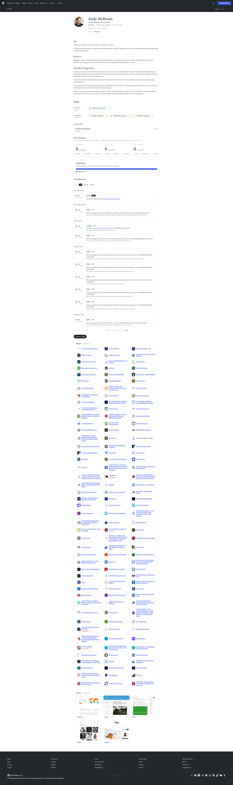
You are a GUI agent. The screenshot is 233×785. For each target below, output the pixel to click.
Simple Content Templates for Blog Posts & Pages (145, 582)
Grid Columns (140, 453)
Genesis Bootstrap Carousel (91, 446)
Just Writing (112, 475)
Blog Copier (85, 381)
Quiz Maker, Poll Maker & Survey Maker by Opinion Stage (117, 547)
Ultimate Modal (86, 621)
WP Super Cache (141, 668)
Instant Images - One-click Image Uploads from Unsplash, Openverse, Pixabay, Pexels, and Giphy (118, 467)
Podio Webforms (141, 522)
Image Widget (140, 459)
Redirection (140, 547)
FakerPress (112, 438)
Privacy (9, 767)
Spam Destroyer (87, 595)
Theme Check (113, 612)
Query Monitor (86, 547)
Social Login (140, 588)
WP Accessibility (87, 646)
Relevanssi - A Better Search (145, 554)
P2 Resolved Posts (87, 513)
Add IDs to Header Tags (143, 348)
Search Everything (87, 575)
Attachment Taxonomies (89, 368)
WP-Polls (139, 675)
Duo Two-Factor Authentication (114, 423)
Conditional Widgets (88, 402)
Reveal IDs (112, 562)
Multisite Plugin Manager (144, 498)
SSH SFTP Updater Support (117, 595)
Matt (185, 762)
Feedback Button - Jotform (144, 438)
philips (107, 742)
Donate (142, 764)
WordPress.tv (100, 767)
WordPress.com (188, 759)
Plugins (53, 764)
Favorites (79, 336)
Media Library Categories (117, 492)
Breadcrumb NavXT (115, 381)
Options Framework (142, 505)
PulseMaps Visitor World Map (145, 538)
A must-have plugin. (102, 228)
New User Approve (115, 505)
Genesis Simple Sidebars (89, 453)
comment (94, 213)
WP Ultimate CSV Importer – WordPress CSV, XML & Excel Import (91, 675)
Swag (141, 767)
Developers (98, 764)
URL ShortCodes (141, 621)
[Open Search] (213, 3)
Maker (79, 742)
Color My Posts (113, 395)
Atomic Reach (140, 361)
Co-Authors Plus (141, 388)
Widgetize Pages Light (116, 638)
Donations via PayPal (143, 416)
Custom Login (113, 408)
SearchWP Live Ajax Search (117, 575)
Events (141, 762)
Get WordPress (224, 3)
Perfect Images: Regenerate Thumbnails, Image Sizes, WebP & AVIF (90, 522)
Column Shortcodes (142, 395)
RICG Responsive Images (117, 569)
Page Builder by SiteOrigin (117, 513)
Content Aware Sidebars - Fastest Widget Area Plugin (144, 402)
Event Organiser (114, 430)
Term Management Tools (89, 612)
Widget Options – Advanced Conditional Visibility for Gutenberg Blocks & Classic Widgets (90, 638)
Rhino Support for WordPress (91, 569)
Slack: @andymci (103, 28)
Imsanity (84, 467)
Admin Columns (86, 355)
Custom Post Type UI (142, 408)
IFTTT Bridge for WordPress (118, 459)
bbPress (111, 368)
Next (126, 330)
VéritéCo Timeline (114, 629)
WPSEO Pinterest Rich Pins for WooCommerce (91, 683)
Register (217, 9)
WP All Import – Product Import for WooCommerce (145, 647)
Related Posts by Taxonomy (117, 554)
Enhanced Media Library (89, 430)
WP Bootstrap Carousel (89, 655)
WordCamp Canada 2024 (112, 199)
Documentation (99, 762)
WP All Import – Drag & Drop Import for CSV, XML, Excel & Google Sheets (118, 647)
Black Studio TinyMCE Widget (145, 374)
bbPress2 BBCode (142, 368)
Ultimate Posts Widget (116, 621)
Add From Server (114, 348)
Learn (96, 759)
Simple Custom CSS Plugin (90, 588)
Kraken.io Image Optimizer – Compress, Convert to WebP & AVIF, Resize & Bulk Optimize (145, 476)
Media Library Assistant (89, 492)
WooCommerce (141, 638)
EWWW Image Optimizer (143, 430)
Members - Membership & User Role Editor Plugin (90, 498)
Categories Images (88, 388)
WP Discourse (113, 655)
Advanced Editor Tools (89, 361)
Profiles (9, 9)
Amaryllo (80, 717)
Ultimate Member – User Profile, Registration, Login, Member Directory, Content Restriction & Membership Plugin (144, 612)
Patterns (53, 767)
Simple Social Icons (115, 588)
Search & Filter (140, 569)
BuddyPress (187, 767)
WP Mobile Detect (87, 668)
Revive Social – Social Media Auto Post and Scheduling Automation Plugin (145, 561)
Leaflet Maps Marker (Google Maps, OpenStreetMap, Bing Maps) (91, 484)
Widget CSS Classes (142, 629)
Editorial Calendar (142, 423)
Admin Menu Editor (115, 355)
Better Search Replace (89, 374)
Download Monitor (87, 423)
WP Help (111, 661)
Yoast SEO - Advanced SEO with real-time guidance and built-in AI (145, 683)
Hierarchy (85, 459)
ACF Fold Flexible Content (90, 348)
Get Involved (143, 759)
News (9, 762)
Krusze (134, 717)
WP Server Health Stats (116, 668)
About (9, 759)
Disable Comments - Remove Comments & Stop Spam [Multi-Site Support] (118, 416)
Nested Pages (86, 505)
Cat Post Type (140, 381)
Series (84, 582)
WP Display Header (142, 655)
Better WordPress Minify (116, 374)
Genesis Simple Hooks (143, 446)
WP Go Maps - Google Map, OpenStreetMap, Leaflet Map (91, 661)
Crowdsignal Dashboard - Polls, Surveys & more (90, 408)
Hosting (9, 764)
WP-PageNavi (113, 675)
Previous (107, 330)
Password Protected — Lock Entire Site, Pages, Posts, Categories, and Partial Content (145, 513)
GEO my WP (112, 453)
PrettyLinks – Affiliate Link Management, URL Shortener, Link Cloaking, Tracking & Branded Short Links (118, 538)
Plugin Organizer (114, 522)
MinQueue (112, 498)
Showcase (54, 759)
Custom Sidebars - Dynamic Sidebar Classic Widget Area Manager (91, 416)
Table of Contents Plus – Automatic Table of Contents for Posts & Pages (145, 602)
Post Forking (140, 530)
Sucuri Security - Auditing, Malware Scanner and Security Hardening (91, 602)
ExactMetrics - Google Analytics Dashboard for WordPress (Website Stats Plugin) (90, 438)
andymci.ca (91, 28)
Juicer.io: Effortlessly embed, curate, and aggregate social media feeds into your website (91, 476)
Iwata (106, 717)
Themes (53, 762)
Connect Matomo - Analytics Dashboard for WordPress (118, 402)
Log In (223, 9)
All (80, 184)
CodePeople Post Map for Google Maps (90, 395)
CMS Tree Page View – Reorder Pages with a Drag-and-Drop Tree (117, 388)
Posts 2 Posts (86, 538)
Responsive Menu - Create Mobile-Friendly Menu (90, 562)
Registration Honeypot (89, 554)
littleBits (111, 485)
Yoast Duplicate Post (115, 683)
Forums (86, 184)
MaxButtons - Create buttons (145, 485)
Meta (92, 184)
